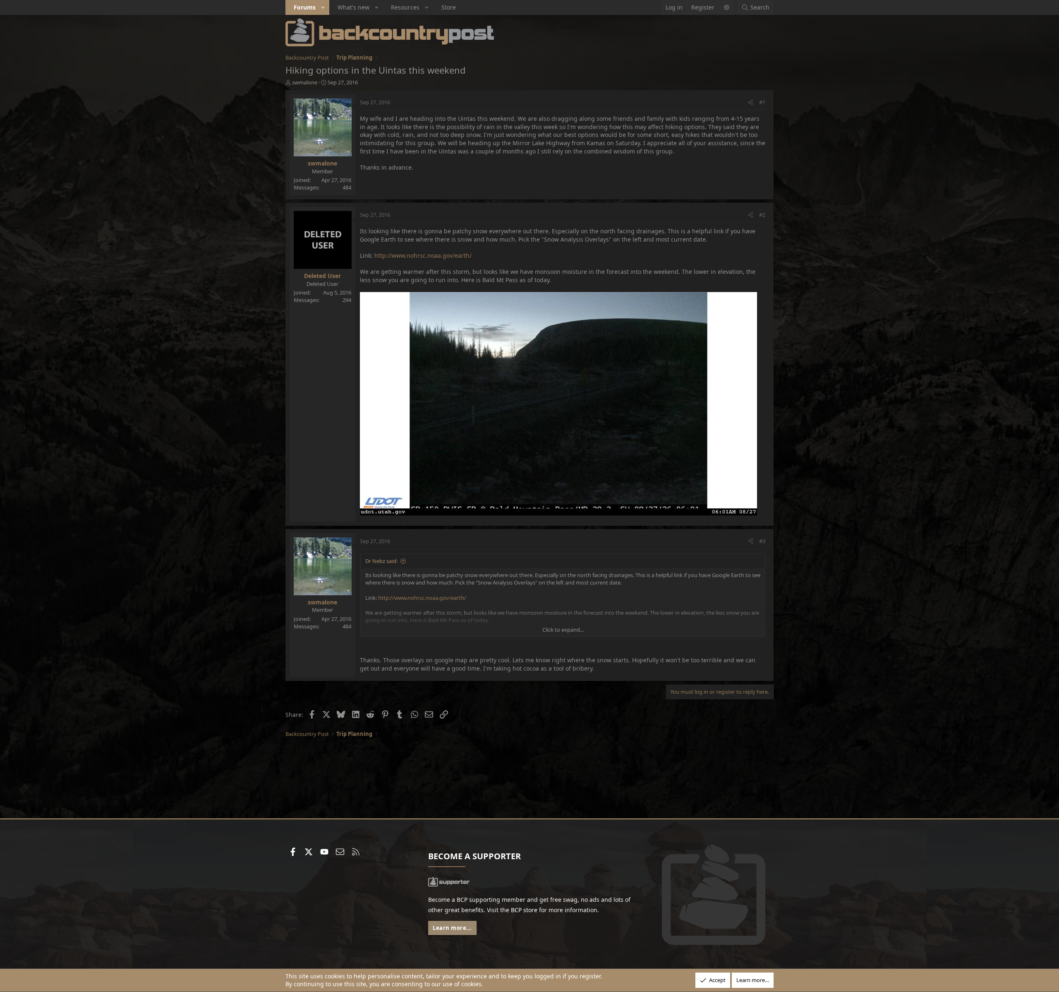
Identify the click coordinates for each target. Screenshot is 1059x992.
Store (448, 7)
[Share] (750, 102)
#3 (762, 541)
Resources (405, 7)
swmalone (304, 82)
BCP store (524, 910)
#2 (762, 214)
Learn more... (452, 928)
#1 (762, 102)
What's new (353, 7)
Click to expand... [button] (563, 629)
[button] (323, 7)
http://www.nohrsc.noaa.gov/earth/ (423, 255)
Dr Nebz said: (381, 561)
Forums (305, 7)
